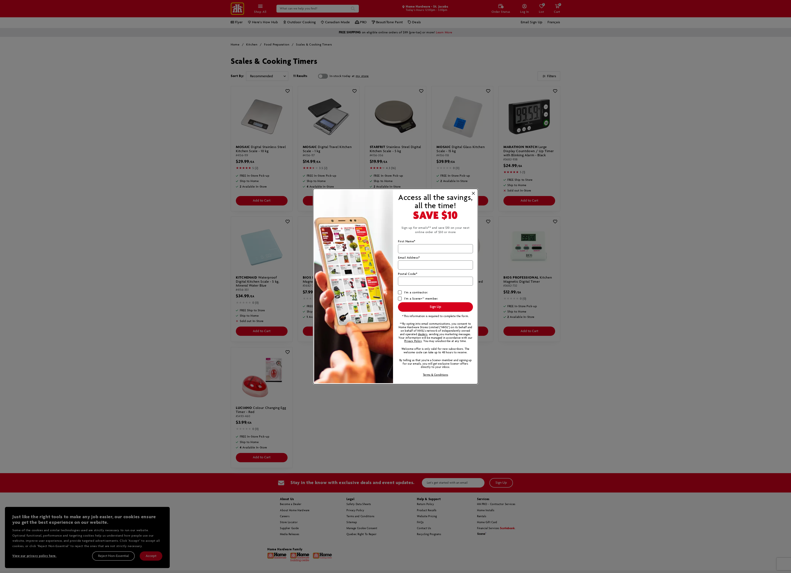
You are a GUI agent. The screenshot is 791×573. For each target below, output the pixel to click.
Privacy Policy (413, 341)
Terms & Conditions (435, 375)
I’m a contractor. (416, 292)
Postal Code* (408, 274)
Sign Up (435, 307)
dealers (422, 334)
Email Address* (409, 258)
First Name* (406, 241)
